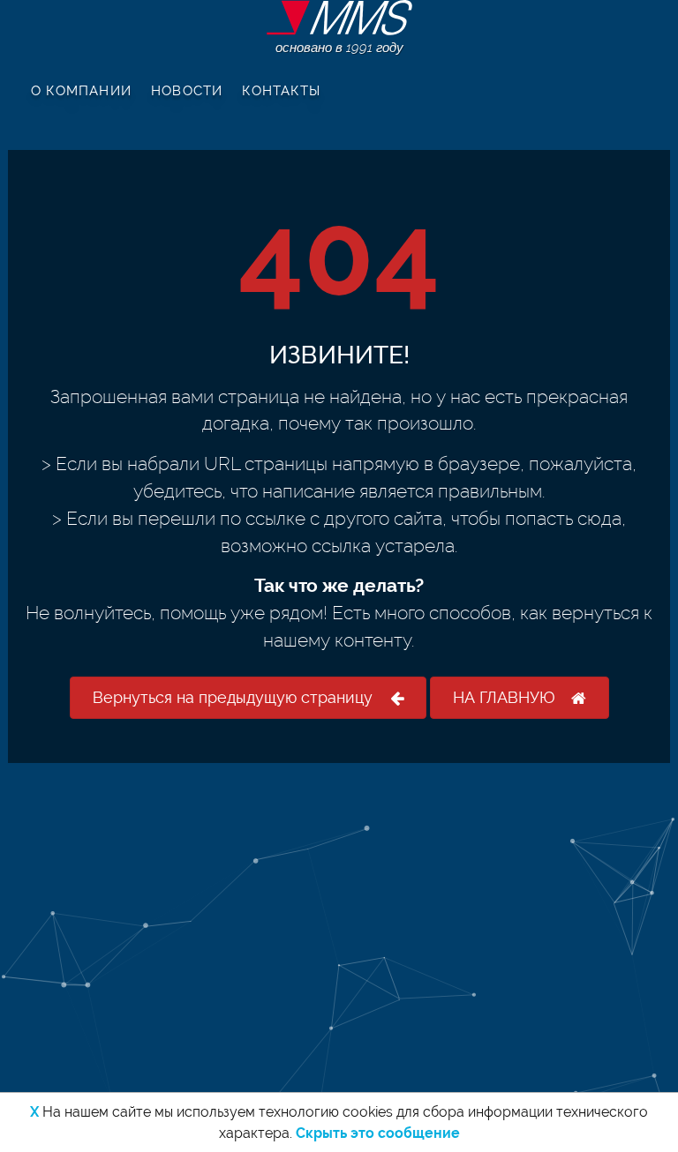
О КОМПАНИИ (81, 91)
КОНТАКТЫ (281, 91)
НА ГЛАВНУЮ (504, 697)
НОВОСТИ (186, 91)
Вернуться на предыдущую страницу (233, 697)
